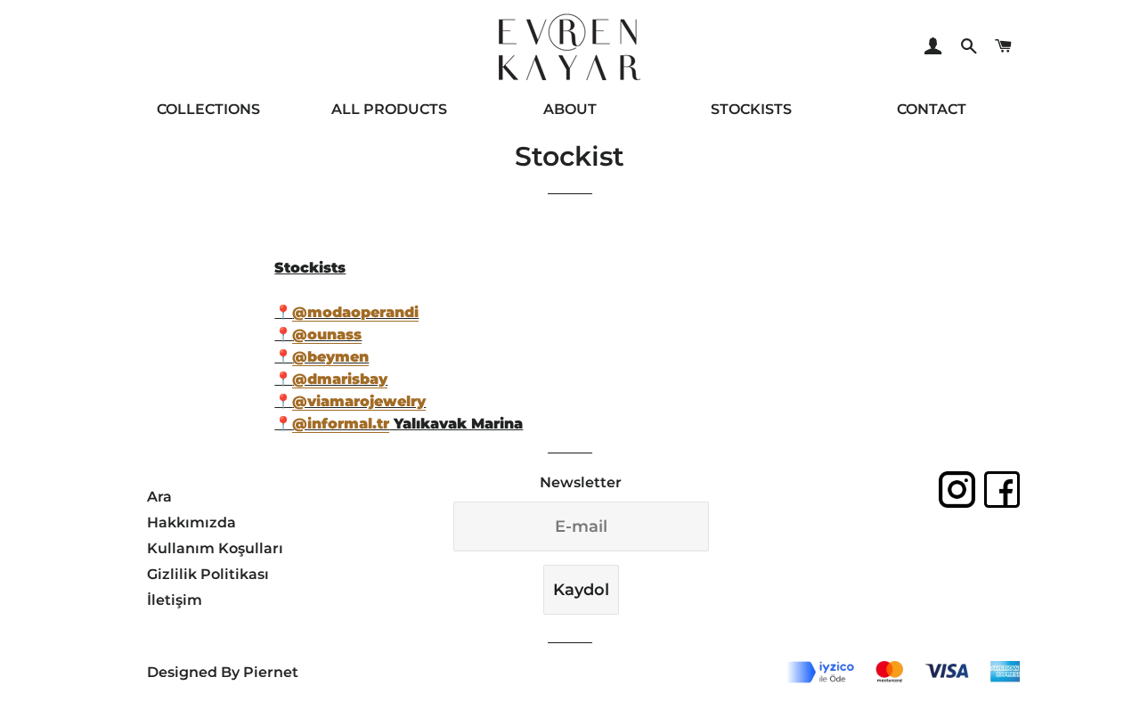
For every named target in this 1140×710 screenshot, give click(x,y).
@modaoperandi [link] (355, 312)
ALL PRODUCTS (389, 109)
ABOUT (570, 109)
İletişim (174, 600)
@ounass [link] (327, 334)
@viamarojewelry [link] (359, 401)
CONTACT (931, 109)
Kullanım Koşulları (215, 548)
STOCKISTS (751, 109)
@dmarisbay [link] (339, 379)
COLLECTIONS (208, 109)
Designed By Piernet (222, 672)
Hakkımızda (191, 522)
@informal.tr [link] (340, 423)
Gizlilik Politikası (208, 574)
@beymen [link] (330, 356)
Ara (159, 496)
